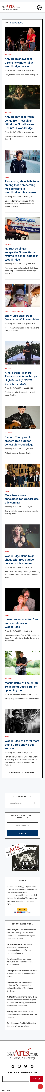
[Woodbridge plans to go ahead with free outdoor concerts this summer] (22, 536)
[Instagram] (19, 1066)
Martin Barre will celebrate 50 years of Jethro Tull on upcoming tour (22, 686)
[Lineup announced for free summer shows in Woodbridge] (22, 599)
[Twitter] (26, 1066)
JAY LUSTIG (17, 70)
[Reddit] (32, 1066)
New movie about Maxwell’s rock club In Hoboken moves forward (20, 962)
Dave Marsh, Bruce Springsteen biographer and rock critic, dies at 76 (22, 1014)
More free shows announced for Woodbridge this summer (22, 499)
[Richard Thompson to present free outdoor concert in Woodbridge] (22, 417)
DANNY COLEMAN (19, 694)
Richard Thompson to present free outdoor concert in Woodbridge (19, 441)
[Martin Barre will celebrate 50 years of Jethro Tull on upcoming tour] (22, 663)
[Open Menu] (39, 7)
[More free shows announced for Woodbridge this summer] (22, 475)
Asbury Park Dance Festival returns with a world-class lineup (22, 973)
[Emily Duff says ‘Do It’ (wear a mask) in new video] (22, 295)
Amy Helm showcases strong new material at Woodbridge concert (19, 62)
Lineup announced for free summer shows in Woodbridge (21, 623)
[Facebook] (13, 1066)
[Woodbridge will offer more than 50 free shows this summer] (22, 721)
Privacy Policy (5, 1090)
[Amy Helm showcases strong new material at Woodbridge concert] (22, 39)
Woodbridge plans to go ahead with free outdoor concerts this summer (20, 559)
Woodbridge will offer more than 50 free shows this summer (22, 744)
